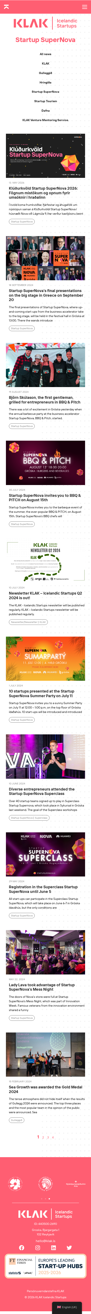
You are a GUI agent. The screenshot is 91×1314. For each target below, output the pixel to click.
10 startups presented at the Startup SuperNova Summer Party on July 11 (41, 693)
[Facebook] (21, 1247)
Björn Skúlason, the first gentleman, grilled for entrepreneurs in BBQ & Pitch (44, 400)
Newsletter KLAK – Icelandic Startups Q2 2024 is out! (45, 595)
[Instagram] (37, 1247)
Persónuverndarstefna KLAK (45, 1291)
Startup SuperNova (45, 92)
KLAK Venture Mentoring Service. (45, 120)
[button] (41, 1198)
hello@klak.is (45, 1241)
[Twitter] (69, 1247)
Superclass (41, 817)
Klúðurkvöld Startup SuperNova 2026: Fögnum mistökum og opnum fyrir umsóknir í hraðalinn (43, 193)
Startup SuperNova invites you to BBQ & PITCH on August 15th (45, 497)
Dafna (45, 110)
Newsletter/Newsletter (24, 622)
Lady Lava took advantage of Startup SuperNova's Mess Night (42, 987)
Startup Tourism (45, 101)
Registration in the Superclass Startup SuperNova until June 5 (43, 889)
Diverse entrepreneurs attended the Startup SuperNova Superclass (42, 791)
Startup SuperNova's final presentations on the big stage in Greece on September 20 (46, 295)
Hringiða (45, 82)
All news (45, 54)
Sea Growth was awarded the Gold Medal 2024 (45, 1089)
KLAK (45, 63)
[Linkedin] (53, 1247)
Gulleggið (45, 73)
